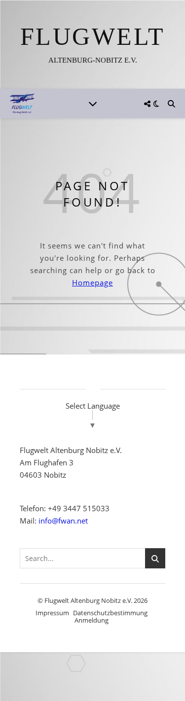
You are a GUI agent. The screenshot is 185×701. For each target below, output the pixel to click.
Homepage (92, 282)
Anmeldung (91, 620)
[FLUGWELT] (92, 44)
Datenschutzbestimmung (110, 612)
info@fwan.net (63, 521)
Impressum (52, 612)
